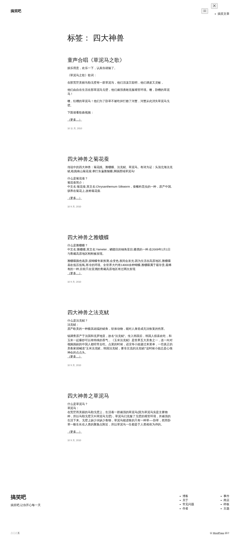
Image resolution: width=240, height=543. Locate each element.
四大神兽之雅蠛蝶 (88, 237)
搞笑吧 (16, 11)
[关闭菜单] (214, 6)
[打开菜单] (204, 11)
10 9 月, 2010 (74, 206)
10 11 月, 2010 (74, 128)
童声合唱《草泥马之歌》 (96, 60)
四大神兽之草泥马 (88, 396)
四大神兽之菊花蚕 (88, 159)
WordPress (218, 533)
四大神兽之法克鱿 (88, 312)
